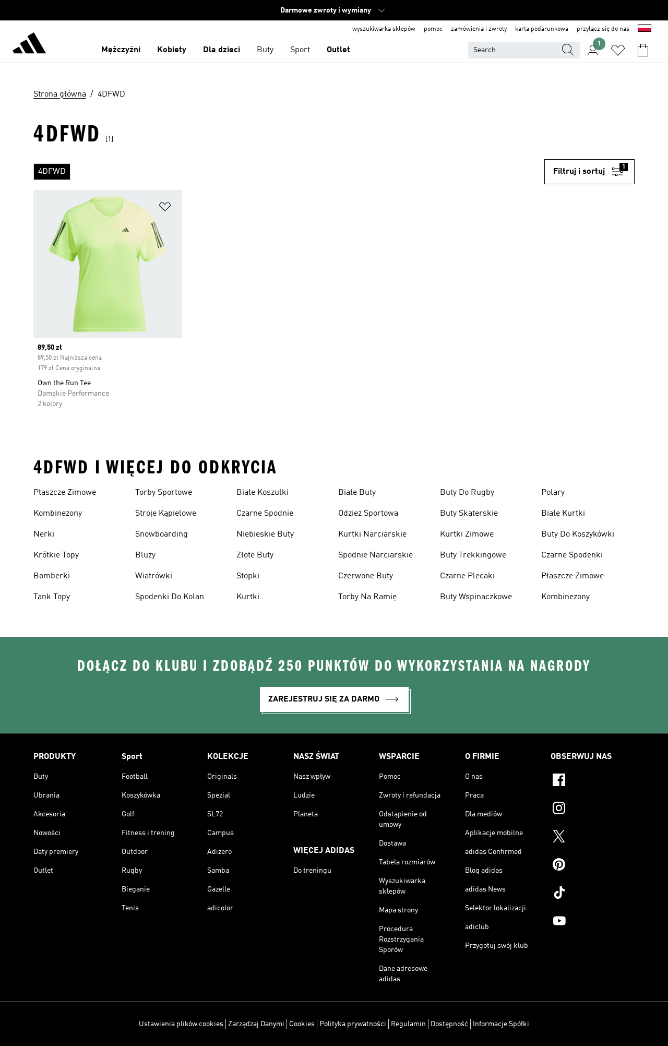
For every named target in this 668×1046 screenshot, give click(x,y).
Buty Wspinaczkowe (476, 597)
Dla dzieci (221, 50)
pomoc (433, 29)
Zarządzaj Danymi (256, 1024)
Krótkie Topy (56, 555)
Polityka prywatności (352, 1024)
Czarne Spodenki (572, 555)
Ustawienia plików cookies (181, 1024)
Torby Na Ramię (367, 597)
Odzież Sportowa (368, 513)
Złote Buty (254, 555)
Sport (300, 50)
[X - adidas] (593, 838)
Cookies (302, 1024)
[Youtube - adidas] (593, 922)
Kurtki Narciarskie (372, 534)
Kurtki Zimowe (467, 534)
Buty (265, 50)
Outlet (338, 50)
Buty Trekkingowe (473, 555)
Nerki (43, 534)
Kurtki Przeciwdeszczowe (270, 598)
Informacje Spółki (501, 1024)
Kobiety (171, 50)
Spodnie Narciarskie (375, 555)
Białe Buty (357, 493)
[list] (288, 171)
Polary (553, 493)
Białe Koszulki (262, 493)
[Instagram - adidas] (593, 809)
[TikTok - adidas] (593, 894)
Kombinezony (57, 513)
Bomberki (51, 576)
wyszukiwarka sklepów (383, 29)
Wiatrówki (153, 576)
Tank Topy (51, 597)
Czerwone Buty (365, 576)
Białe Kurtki (563, 513)
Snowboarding (161, 534)
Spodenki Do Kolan (169, 597)
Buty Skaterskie (469, 513)
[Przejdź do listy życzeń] (617, 50)
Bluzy (145, 555)
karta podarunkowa (541, 29)
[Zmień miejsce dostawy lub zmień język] (644, 29)
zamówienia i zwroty (479, 29)
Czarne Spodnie (264, 513)
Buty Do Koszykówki (577, 534)
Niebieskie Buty (265, 534)
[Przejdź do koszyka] (642, 50)
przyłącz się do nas (603, 29)
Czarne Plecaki (467, 576)
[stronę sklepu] (29, 44)
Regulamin (408, 1024)
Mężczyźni (120, 50)
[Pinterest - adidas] (593, 866)
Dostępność (449, 1024)
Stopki (247, 576)
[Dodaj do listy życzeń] (165, 208)
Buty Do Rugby (467, 493)
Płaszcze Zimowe (64, 493)
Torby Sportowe (163, 493)
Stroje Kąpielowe (165, 513)
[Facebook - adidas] (593, 781)
